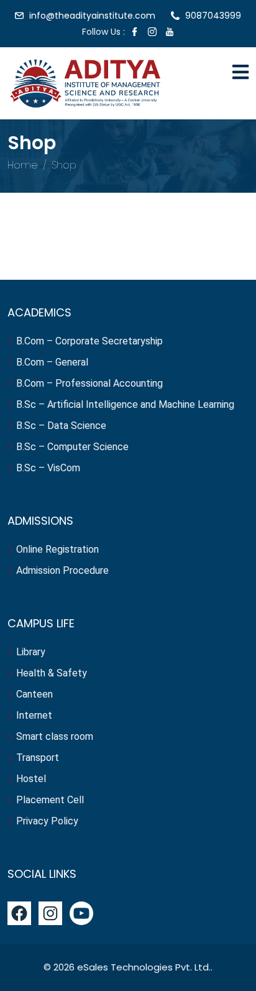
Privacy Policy (47, 821)
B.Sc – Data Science (61, 425)
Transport (39, 757)
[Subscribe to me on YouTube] (169, 33)
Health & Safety (51, 673)
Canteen (34, 694)
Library (30, 652)
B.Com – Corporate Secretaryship (89, 341)
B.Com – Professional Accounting (89, 383)
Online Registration (57, 549)
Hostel (32, 779)
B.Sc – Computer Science (72, 447)
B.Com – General (52, 362)
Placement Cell (50, 800)
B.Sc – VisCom (48, 468)
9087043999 (213, 15)
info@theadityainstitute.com (92, 15)
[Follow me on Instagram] (152, 33)
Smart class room (54, 736)
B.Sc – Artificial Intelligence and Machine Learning (125, 404)
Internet (35, 715)
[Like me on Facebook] (134, 33)
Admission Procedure (62, 570)
